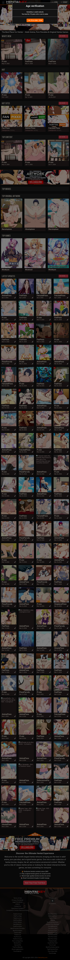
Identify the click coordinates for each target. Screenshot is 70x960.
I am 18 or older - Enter (35, 20)
